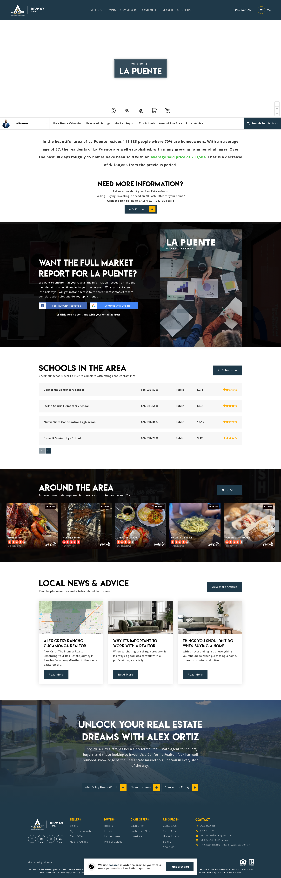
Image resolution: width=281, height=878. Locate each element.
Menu (270, 10)
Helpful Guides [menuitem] (79, 841)
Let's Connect (137, 209)
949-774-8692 (242, 10)
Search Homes (141, 787)
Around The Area (170, 123)
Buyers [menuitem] (108, 825)
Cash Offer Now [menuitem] (141, 831)
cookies (114, 865)
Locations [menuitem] (110, 831)
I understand (179, 866)
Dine (230, 490)
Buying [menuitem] (111, 10)
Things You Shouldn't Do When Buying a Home (208, 643)
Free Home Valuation (67, 123)
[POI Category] (113, 110)
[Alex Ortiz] (6, 123)
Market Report (124, 123)
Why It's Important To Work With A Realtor (135, 643)
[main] (140, 350)
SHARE (52, 506)
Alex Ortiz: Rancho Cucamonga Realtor (65, 643)
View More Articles (224, 587)
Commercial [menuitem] (129, 10)
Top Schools (147, 123)
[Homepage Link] (27, 10)
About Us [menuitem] (184, 10)
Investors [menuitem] (136, 836)
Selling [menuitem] (96, 10)
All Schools (225, 370)
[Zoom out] (277, 108)
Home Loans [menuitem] (112, 836)
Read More (56, 674)
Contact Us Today (177, 787)
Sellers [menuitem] (74, 825)
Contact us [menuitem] (170, 825)
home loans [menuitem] (171, 836)
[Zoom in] (277, 104)
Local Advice (194, 123)
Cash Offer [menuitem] (150, 10)
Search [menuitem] (167, 10)
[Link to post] (71, 617)
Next (273, 526)
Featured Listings (98, 123)
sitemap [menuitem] (49, 862)
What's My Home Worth (101, 787)
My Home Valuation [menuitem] (82, 831)
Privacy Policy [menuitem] (34, 862)
